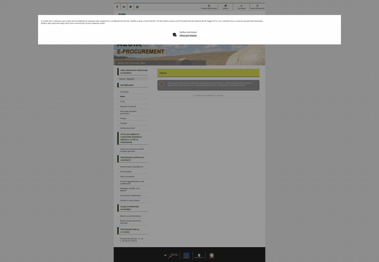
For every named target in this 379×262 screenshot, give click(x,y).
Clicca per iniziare (188, 35)
